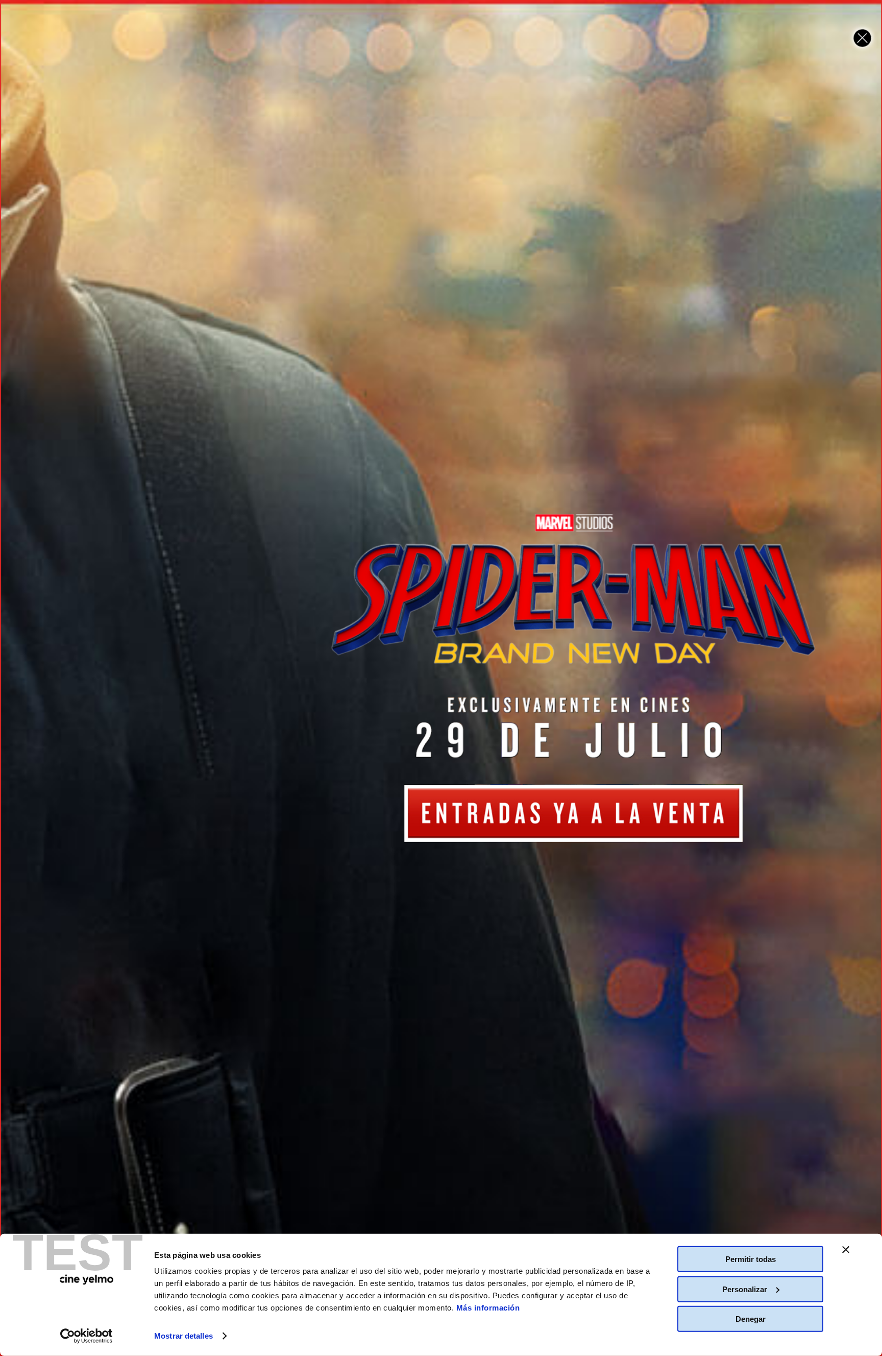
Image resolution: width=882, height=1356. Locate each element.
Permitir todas (750, 1259)
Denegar (751, 1319)
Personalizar (744, 1288)
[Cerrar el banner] (845, 1249)
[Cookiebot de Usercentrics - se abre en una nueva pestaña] (86, 1336)
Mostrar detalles (183, 1335)
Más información (488, 1307)
